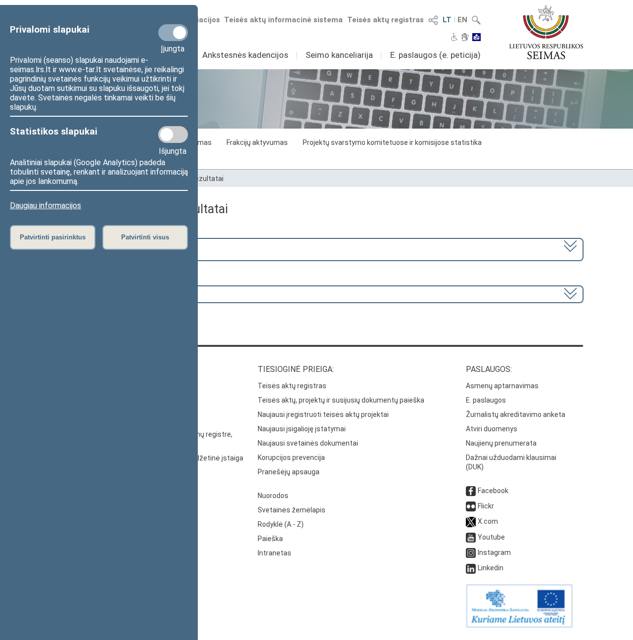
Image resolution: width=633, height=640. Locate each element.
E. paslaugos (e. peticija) (435, 55)
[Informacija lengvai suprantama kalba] (476, 38)
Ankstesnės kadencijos (245, 55)
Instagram (494, 552)
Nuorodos (273, 496)
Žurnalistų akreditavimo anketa (515, 414)
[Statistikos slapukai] (173, 134)
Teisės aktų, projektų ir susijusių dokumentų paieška (341, 400)
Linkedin (490, 568)
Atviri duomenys (491, 429)
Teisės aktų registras (385, 19)
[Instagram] (471, 552)
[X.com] (471, 521)
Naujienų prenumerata (501, 443)
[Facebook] (471, 491)
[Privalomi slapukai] (173, 32)
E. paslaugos (486, 400)
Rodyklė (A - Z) (281, 524)
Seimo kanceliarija (339, 55)
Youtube (491, 537)
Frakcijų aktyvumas (257, 142)
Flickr (486, 506)
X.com (488, 521)
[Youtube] (471, 537)
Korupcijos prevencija (291, 457)
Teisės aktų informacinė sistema (283, 19)
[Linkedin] (471, 568)
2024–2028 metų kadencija (102, 248)
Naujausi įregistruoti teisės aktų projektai (323, 414)
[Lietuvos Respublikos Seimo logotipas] (546, 32)
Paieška (270, 539)
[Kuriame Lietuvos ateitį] (519, 625)
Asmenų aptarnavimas (502, 386)
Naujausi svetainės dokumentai (308, 443)
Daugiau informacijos (45, 205)
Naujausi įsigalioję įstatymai (302, 429)
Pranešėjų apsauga (288, 472)
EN (462, 19)
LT (447, 19)
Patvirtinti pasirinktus (53, 237)
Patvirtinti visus (145, 237)
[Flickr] (471, 506)
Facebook (493, 491)
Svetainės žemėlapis (291, 510)
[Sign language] (465, 38)
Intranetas (274, 553)
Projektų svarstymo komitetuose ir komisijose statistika (392, 142)
